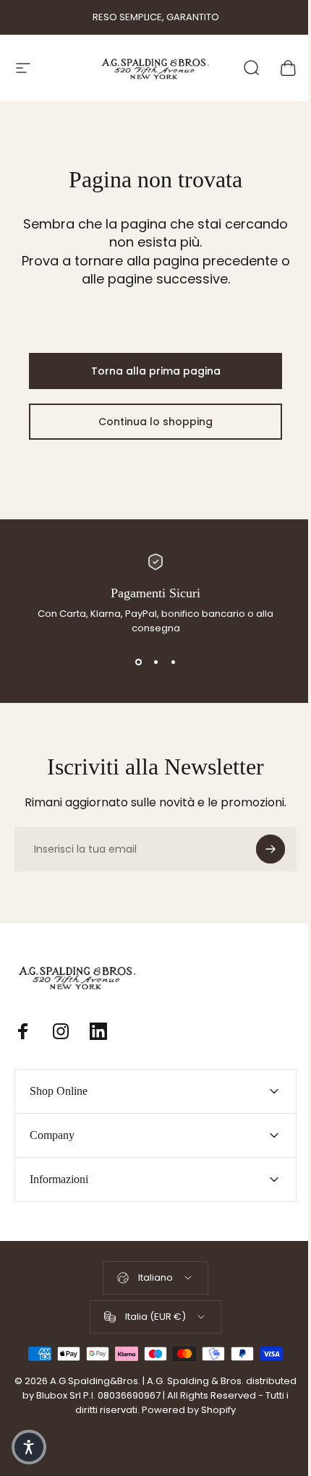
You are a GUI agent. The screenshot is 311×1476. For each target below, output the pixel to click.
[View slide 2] (155, 661)
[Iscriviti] (270, 849)
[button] (29, 1447)
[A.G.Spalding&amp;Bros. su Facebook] (23, 1031)
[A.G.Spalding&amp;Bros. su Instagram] (60, 1031)
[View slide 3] (173, 661)
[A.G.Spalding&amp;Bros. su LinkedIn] (98, 1031)
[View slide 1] (138, 661)
